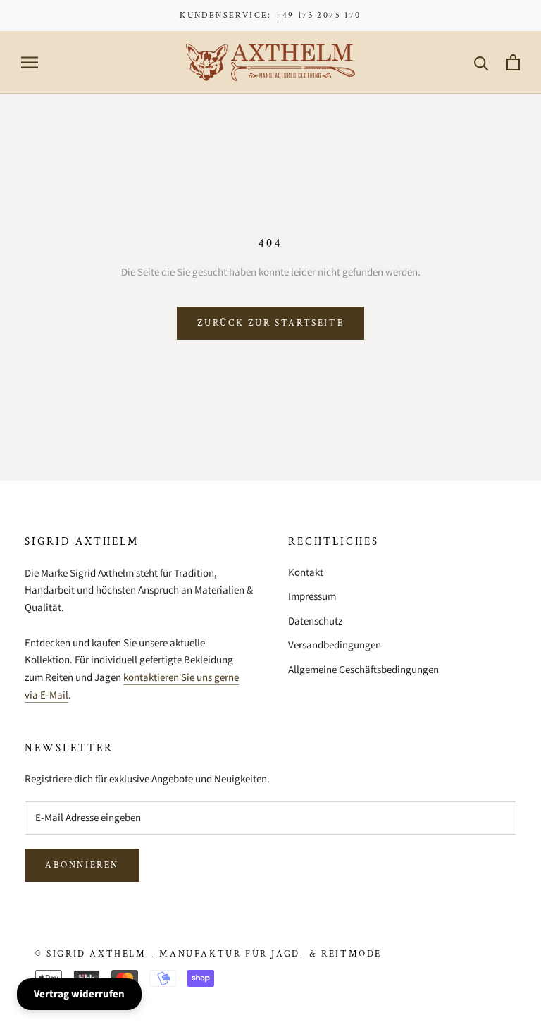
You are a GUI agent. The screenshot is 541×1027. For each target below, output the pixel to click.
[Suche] (481, 62)
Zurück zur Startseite (270, 323)
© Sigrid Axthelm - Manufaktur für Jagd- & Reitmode (208, 954)
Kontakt (305, 572)
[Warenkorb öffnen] (513, 62)
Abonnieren (82, 865)
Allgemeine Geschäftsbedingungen (363, 670)
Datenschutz (315, 621)
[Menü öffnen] (29, 62)
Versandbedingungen (334, 645)
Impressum (312, 596)
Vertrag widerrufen (79, 994)
